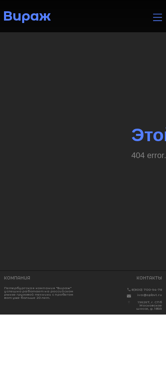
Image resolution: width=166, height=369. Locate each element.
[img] (157, 17)
